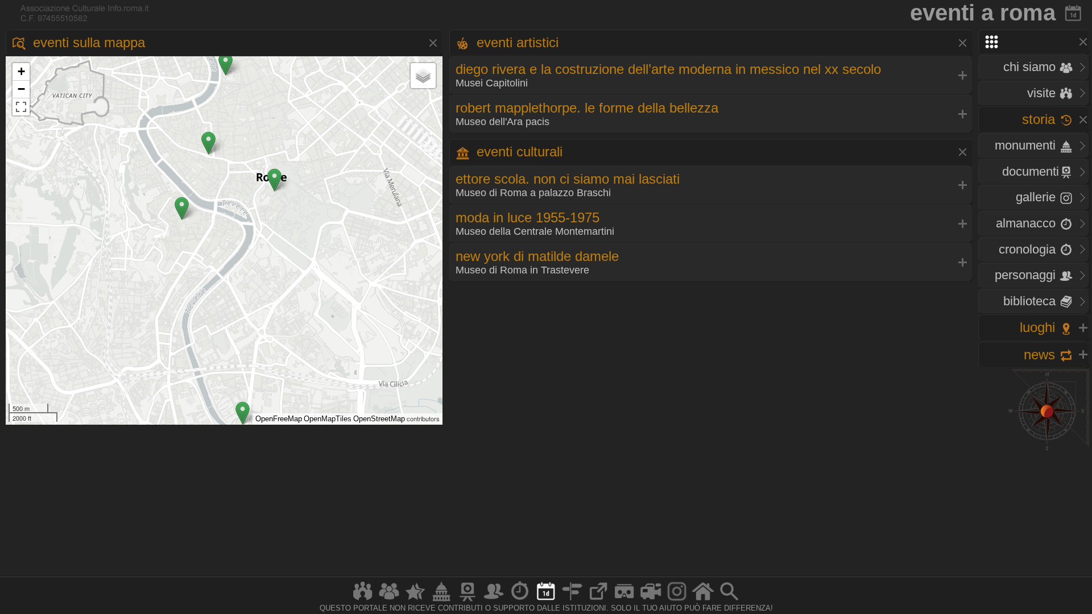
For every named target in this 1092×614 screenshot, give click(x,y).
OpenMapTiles (327, 418)
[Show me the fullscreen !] (21, 106)
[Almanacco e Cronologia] (520, 600)
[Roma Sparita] (467, 600)
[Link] (598, 600)
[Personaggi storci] (494, 600)
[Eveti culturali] (546, 600)
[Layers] (423, 75)
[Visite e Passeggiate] (363, 600)
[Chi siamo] (389, 600)
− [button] (21, 89)
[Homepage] (703, 600)
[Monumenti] (441, 600)
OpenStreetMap (379, 418)
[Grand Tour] (415, 600)
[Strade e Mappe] (572, 600)
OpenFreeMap (278, 418)
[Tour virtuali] (624, 600)
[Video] (651, 600)
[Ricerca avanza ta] (729, 600)
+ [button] (21, 71)
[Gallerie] (677, 600)
